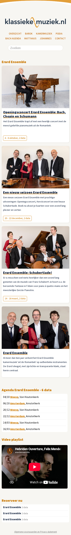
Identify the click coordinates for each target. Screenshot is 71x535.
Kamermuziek (44, 33)
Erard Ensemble (12, 507)
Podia (59, 33)
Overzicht (15, 33)
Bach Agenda (13, 38)
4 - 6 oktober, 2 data (15, 138)
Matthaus (30, 38)
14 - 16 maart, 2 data (15, 298)
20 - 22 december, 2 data (17, 218)
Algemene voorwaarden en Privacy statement (35, 531)
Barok (29, 33)
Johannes (46, 38)
